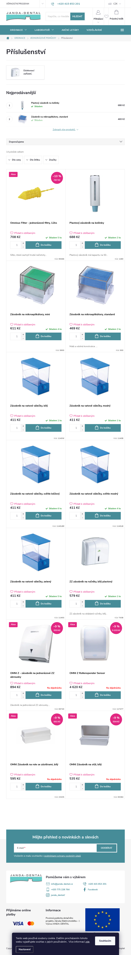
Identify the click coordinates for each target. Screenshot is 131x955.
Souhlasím (105, 941)
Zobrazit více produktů (64, 129)
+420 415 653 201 (97, 883)
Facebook (93, 889)
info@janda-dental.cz (62, 883)
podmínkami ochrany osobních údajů (62, 855)
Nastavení (25, 949)
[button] (23, 243)
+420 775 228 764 (60, 889)
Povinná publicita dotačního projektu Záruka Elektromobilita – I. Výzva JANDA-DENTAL (63, 921)
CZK (115, 3)
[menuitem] (18, 30)
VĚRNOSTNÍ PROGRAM (17, 3)
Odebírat (106, 847)
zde (87, 942)
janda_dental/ (58, 895)
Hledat (77, 16)
